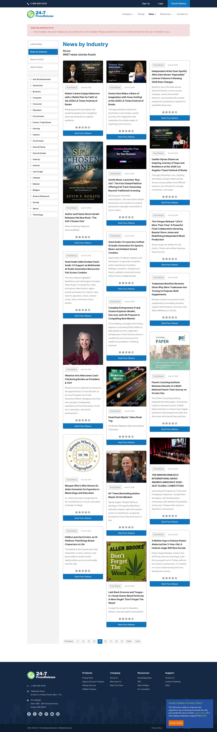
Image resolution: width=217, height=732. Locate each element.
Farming (36, 129)
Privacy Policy (157, 728)
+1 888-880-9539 (38, 4)
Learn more (200, 713)
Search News (36, 67)
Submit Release (178, 4)
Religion (36, 190)
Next (129, 641)
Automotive (38, 86)
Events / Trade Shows (42, 122)
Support (169, 673)
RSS (139, 682)
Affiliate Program (89, 689)
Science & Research (41, 196)
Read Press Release (83, 133)
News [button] (152, 14)
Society (36, 202)
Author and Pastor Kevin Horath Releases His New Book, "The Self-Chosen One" (82, 218)
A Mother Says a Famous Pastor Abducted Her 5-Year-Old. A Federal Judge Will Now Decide (169, 544)
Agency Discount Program (93, 682)
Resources (143, 673)
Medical (36, 184)
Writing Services (89, 685)
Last (138, 641)
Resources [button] (165, 14)
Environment (38, 116)
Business (37, 92)
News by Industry (38, 52)
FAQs (167, 685)
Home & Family (39, 147)
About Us (114, 678)
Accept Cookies (176, 723)
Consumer (37, 104)
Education (37, 110)
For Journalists (144, 689)
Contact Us (182, 14)
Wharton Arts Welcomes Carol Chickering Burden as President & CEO (82, 379)
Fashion (36, 135)
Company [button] (127, 14)
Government (38, 141)
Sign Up (146, 4)
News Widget (143, 685)
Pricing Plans (87, 678)
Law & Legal (38, 172)
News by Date (37, 60)
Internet (36, 166)
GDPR (203, 715)
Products (87, 673)
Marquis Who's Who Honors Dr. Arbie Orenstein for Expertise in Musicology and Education (82, 489)
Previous (69, 641)
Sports (36, 209)
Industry (36, 159)
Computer (37, 98)
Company (115, 673)
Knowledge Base (145, 678)
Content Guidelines (173, 682)
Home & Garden (39, 153)
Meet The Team (116, 685)
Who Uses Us (115, 682)
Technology (38, 215)
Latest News (36, 44)
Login (160, 4)
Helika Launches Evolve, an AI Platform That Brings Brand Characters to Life (81, 541)
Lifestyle (36, 178)
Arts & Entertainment (42, 79)
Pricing (141, 14)
